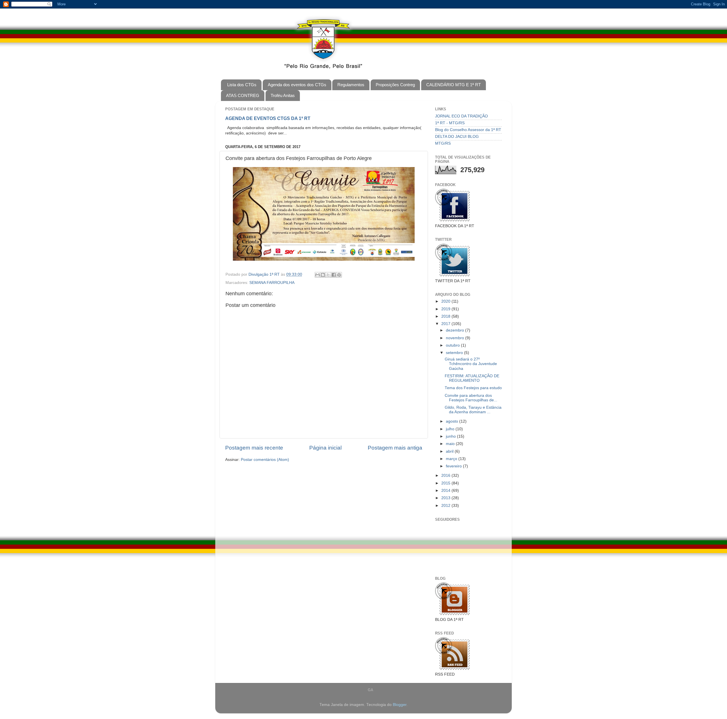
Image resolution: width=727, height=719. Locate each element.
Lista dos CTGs (241, 84)
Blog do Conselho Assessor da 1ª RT (468, 130)
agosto (452, 421)
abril (450, 451)
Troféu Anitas (283, 95)
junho (451, 436)
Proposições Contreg (395, 84)
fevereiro (454, 466)
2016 (446, 475)
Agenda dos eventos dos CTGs (297, 84)
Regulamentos (350, 84)
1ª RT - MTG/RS (450, 123)
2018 (446, 316)
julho (451, 429)
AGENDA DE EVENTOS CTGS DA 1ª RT (267, 118)
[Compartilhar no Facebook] (334, 275)
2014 (446, 490)
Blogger (399, 705)
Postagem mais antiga (395, 448)
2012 (446, 505)
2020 (446, 301)
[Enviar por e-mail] (317, 275)
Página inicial (325, 448)
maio (451, 444)
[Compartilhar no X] (328, 275)
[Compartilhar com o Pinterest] (339, 275)
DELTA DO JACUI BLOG (457, 136)
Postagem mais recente (254, 448)
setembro (455, 353)
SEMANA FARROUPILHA (271, 283)
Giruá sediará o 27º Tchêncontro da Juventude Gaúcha (471, 363)
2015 (446, 483)
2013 (446, 498)
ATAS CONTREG (242, 95)
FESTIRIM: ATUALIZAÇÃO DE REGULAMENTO (472, 378)
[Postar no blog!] (323, 275)
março (452, 459)
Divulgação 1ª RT (264, 274)
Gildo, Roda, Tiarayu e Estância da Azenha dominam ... (473, 409)
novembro (455, 338)
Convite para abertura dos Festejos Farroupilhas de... (471, 397)
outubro (453, 345)
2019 (446, 309)
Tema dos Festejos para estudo (473, 388)
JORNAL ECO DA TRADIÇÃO (461, 116)
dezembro (455, 330)
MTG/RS (443, 143)
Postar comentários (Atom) (265, 459)
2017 (446, 324)
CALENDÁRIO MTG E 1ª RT (453, 84)
